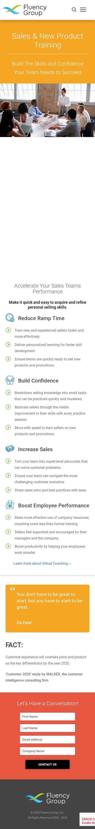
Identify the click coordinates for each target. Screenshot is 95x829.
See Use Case (47, 193)
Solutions (19, 142)
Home (6, 142)
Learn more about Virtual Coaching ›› (42, 563)
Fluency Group (24, 11)
